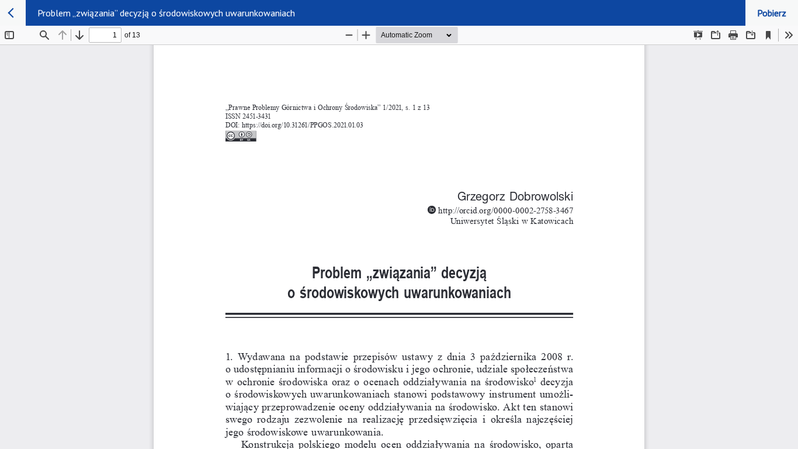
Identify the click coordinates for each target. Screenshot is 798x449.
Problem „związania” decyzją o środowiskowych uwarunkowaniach (166, 13)
